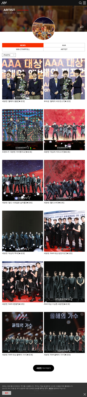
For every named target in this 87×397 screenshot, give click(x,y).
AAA (64, 45)
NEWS (23, 45)
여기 (50, 388)
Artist (12, 13)
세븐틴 (19, 13)
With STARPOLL (23, 49)
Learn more (22, 83)
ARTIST (64, 49)
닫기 (85, 394)
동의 (6, 393)
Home (6, 13)
